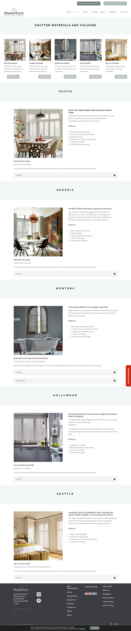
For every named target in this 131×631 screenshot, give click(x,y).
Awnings (95, 12)
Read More (13, 77)
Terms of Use (108, 605)
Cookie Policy (108, 602)
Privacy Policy (108, 598)
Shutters (76, 12)
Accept (94, 628)
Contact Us (124, 12)
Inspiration (112, 12)
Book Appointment (128, 376)
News (69, 615)
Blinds (85, 12)
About (102, 12)
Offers (69, 611)
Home (69, 12)
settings (82, 629)
